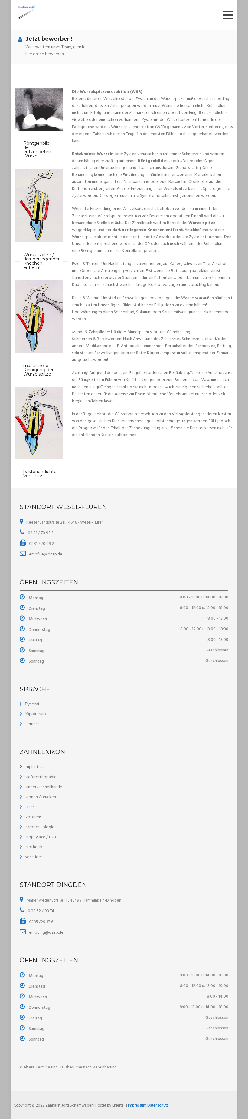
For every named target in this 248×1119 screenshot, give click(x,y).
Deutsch (32, 724)
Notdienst (34, 817)
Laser (29, 807)
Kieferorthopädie (41, 777)
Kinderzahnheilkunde (43, 787)
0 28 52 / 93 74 (40, 911)
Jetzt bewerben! (48, 38)
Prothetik (33, 847)
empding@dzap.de (46, 932)
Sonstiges (33, 857)
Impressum (137, 1105)
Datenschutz (157, 1105)
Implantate (35, 766)
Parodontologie (39, 827)
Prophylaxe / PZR (40, 837)
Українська (35, 714)
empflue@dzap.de (45, 554)
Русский (33, 704)
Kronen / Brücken (40, 797)
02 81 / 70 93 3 (40, 533)
